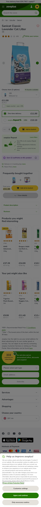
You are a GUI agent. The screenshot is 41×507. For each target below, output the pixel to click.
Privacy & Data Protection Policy (13, 483)
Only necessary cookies (20, 502)
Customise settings (20, 488)
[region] (20, 480)
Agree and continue (20, 495)
